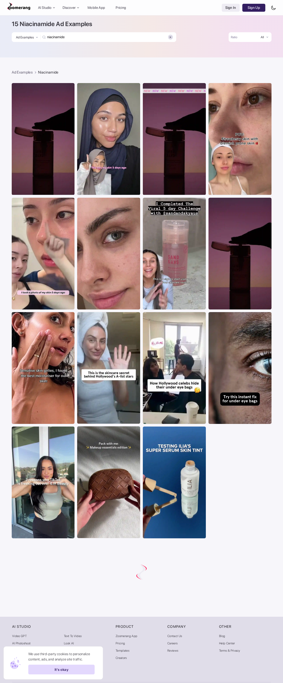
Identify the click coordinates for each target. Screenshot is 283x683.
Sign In (230, 8)
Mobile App (96, 8)
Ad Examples (22, 72)
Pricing (121, 8)
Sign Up (254, 8)
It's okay (61, 670)
